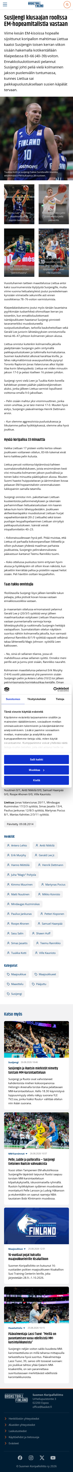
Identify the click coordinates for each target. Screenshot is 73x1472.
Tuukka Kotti (18, 953)
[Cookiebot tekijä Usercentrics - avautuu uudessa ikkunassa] (53, 689)
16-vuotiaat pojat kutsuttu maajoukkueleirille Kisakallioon (28, 1257)
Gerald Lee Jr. (47, 855)
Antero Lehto (19, 845)
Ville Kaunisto (47, 953)
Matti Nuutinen (20, 894)
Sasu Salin (17, 933)
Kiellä (36, 780)
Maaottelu (17, 984)
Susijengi (16, 993)
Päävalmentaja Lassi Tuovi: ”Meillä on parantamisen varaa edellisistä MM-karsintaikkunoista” (32, 1338)
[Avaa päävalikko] (5, 4)
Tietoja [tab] (60, 699)
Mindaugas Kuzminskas (25, 904)
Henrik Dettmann (52, 865)
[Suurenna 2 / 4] (64, 189)
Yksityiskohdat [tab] (36, 699)
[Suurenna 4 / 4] (64, 233)
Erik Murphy (18, 855)
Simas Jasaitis (19, 943)
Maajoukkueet (47, 974)
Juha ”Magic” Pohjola (23, 874)
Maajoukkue (18, 974)
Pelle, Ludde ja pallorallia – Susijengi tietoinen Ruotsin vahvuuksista (31, 1162)
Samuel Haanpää (52, 923)
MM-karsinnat (16, 1153)
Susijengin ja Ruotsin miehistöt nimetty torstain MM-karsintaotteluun (33, 1070)
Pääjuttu (41, 984)
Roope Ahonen (20, 923)
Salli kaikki (36, 759)
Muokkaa (34, 769)
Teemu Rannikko (50, 943)
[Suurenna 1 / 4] (30, 189)
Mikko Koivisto (51, 894)
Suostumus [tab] (13, 699)
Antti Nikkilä (47, 845)
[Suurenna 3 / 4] (30, 233)
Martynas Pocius (55, 884)
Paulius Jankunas (21, 914)
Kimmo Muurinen (22, 884)
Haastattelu (15, 1328)
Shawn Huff (43, 933)
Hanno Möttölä (20, 865)
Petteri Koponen (54, 914)
